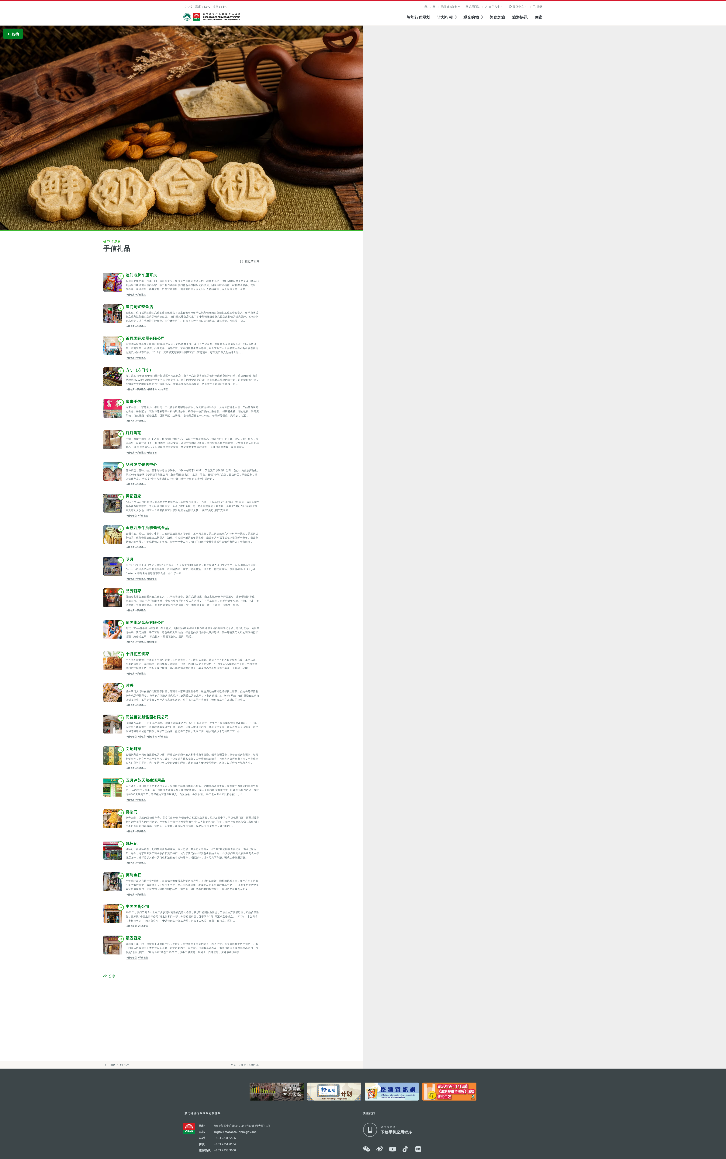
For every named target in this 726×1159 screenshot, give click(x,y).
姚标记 (131, 843)
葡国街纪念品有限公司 (145, 622)
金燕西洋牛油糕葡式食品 (147, 527)
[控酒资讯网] (392, 1092)
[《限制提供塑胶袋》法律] (449, 1092)
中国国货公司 (137, 906)
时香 (129, 685)
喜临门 (131, 811)
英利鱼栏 (133, 874)
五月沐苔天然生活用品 (145, 780)
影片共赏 (430, 6)
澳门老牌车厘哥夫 (141, 275)
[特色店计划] (334, 1092)
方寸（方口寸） (139, 369)
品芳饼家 (133, 590)
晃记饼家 (133, 496)
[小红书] (418, 1149)
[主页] (104, 1064)
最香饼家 (133, 937)
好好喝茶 (133, 432)
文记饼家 (133, 748)
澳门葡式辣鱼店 (139, 306)
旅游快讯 (520, 17)
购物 (112, 1064)
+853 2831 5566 (225, 1138)
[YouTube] (392, 1149)
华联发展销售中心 (141, 464)
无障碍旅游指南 (451, 6)
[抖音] (405, 1149)
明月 (129, 559)
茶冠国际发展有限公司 (145, 338)
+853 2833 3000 (225, 1150)
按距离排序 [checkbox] (252, 261)
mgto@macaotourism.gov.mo (235, 1132)
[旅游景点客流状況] (277, 1092)
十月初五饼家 (137, 653)
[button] (494, 6)
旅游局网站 (473, 6)
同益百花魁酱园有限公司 (147, 717)
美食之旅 (497, 17)
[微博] (379, 1149)
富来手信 (133, 401)
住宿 (539, 17)
